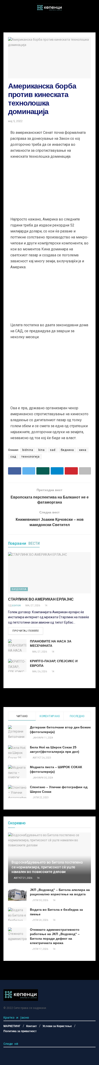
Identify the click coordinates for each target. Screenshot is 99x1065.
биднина (67, 450)
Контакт (31, 1026)
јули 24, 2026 (40, 920)
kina (41, 450)
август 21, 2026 (22, 878)
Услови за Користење (57, 1026)
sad (52, 450)
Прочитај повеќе (25, 630)
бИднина (19, 589)
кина (82, 450)
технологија (30, 456)
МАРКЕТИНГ (11, 1026)
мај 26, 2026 (39, 671)
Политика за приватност (20, 1031)
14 (45, 605)
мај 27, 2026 (32, 605)
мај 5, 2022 (15, 121)
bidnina (27, 450)
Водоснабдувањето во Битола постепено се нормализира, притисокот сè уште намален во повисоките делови (47, 867)
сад (13, 456)
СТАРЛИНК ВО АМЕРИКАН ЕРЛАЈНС (41, 599)
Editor (16, 605)
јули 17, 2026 (40, 949)
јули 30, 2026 (40, 900)
